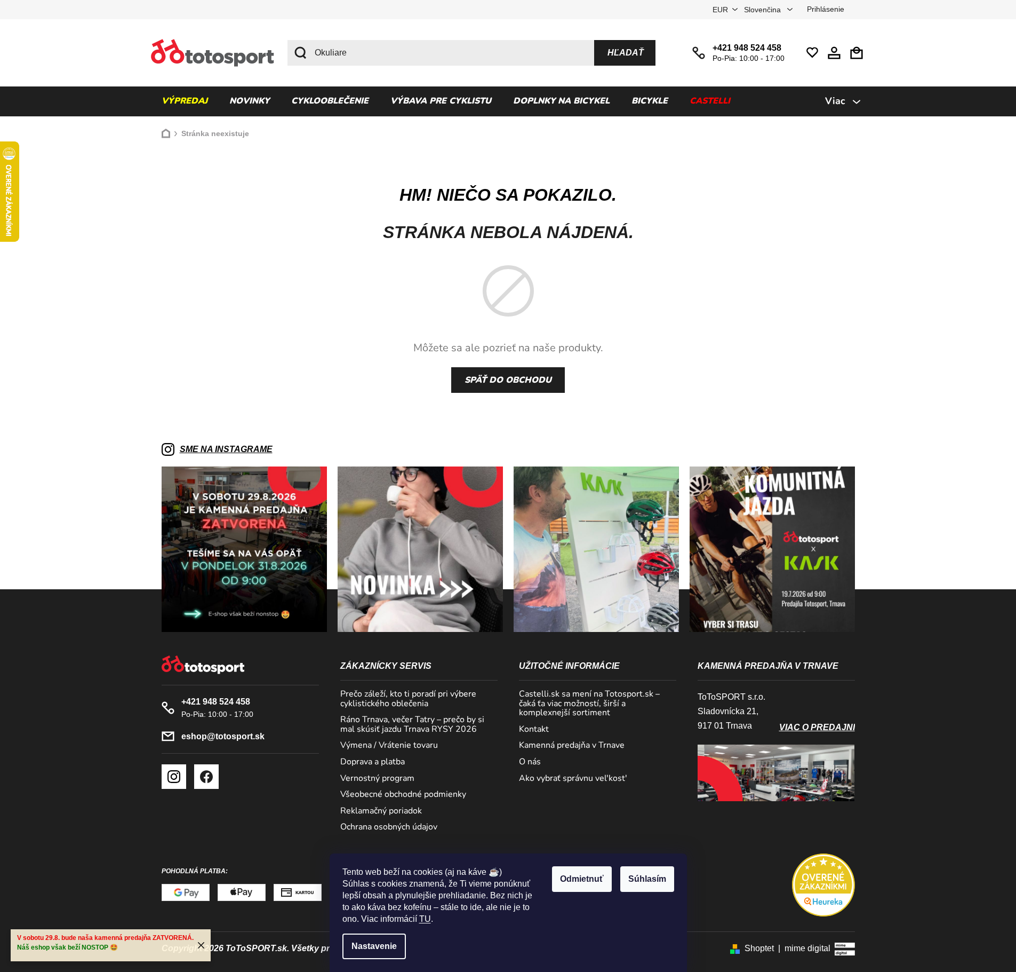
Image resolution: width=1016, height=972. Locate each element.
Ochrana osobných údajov (388, 827)
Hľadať (625, 52)
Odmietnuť (582, 878)
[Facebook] (206, 776)
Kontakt (534, 729)
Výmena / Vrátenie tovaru (389, 745)
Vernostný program (377, 779)
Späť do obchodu (508, 380)
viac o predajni (817, 727)
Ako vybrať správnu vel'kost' (573, 779)
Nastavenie (374, 946)
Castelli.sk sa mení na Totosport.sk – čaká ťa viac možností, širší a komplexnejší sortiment (589, 704)
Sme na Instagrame (226, 449)
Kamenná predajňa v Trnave (572, 745)
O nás (530, 762)
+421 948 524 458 (747, 47)
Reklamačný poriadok (381, 811)
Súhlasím (647, 878)
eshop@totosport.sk (223, 736)
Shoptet (759, 948)
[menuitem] (184, 101)
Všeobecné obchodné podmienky (403, 795)
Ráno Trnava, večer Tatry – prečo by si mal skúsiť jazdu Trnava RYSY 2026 (412, 724)
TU (425, 918)
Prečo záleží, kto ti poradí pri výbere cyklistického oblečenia (408, 699)
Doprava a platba (372, 762)
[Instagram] (174, 776)
